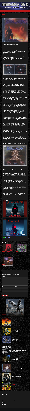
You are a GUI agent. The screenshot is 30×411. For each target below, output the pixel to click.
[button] (2, 11)
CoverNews (24, 408)
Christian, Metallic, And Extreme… (7, 315)
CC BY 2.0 (13, 400)
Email (16, 286)
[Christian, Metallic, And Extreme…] (15, 308)
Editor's (12, 338)
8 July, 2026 (16, 369)
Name (3, 286)
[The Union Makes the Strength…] (6, 322)
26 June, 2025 (6, 17)
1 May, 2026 (16, 340)
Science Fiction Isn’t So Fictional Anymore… (17, 330)
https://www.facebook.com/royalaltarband (10, 197)
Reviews (3, 14)
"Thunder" (3, 400)
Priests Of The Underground (15, 339)
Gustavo (4, 17)
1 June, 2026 (16, 331)
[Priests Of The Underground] (6, 339)
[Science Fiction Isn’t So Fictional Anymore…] (6, 331)
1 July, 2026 (16, 322)
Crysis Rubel (7, 400)
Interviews (15, 375)
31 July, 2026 (16, 360)
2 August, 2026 (16, 351)
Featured (12, 366)
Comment (3, 276)
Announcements (13, 384)
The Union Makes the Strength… (16, 321)
